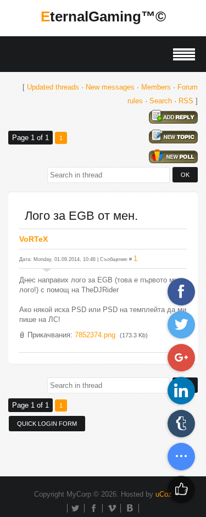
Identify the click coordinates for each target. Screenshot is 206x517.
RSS (186, 101)
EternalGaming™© (103, 16)
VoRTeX (33, 239)
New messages (110, 87)
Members (156, 87)
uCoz (163, 494)
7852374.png (95, 335)
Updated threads (53, 87)
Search (160, 101)
